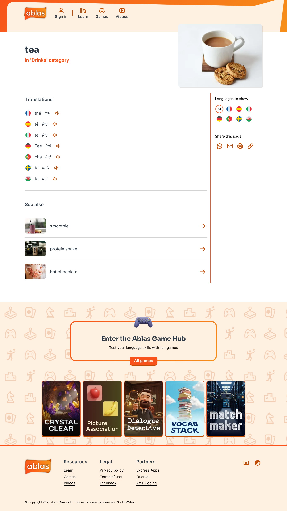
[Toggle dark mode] (257, 463)
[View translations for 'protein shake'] (202, 249)
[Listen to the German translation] (58, 146)
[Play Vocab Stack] (184, 408)
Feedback (108, 483)
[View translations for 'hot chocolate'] (202, 272)
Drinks (39, 60)
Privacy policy (112, 470)
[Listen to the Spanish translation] (55, 124)
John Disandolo (61, 502)
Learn (68, 470)
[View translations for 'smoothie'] (202, 226)
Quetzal (142, 477)
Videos (69, 483)
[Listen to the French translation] (57, 113)
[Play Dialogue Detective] (143, 408)
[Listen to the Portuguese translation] (58, 157)
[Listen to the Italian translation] (55, 135)
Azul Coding (146, 483)
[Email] (229, 146)
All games (143, 360)
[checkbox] (229, 109)
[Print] (240, 146)
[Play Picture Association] (102, 408)
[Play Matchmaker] (225, 408)
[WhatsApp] (219, 146)
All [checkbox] (219, 108)
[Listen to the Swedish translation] (56, 168)
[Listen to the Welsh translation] (55, 179)
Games (70, 477)
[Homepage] (35, 14)
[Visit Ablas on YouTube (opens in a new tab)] (246, 463)
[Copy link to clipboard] (250, 146)
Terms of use (111, 477)
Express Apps (147, 470)
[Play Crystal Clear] (61, 408)
